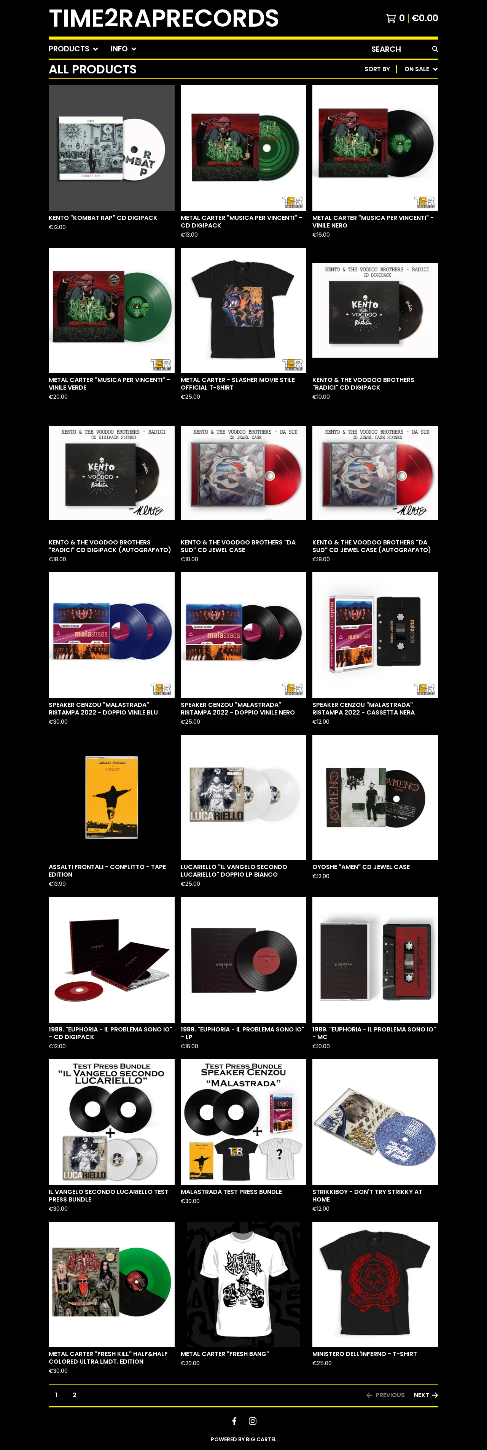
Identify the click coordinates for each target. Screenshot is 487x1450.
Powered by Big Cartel (244, 1439)
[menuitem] (74, 49)
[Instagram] (252, 1421)
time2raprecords (164, 18)
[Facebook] (234, 1421)
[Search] (435, 49)
